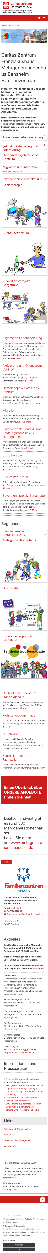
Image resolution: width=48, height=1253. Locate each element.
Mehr (18, 358)
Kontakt (6, 861)
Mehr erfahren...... (10, 1240)
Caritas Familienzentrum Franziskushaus (19, 695)
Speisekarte (38, 968)
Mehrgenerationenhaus (19, 715)
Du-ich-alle (10, 734)
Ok (19, 1249)
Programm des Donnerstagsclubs (19, 1052)
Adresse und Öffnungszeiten (17, 1129)
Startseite (15, 25)
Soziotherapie (12, 455)
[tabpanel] (24, 36)
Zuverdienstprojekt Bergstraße (24, 495)
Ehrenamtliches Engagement (17, 1140)
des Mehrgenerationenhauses (22, 1079)
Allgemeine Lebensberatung (22, 338)
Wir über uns (10, 1146)
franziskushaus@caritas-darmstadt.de (25, 914)
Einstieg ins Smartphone (17, 1100)
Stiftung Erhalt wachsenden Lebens (22, 1110)
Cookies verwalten (12, 1216)
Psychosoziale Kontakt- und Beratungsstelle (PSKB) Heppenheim (22, 433)
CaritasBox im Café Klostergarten (22, 1097)
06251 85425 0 (14, 908)
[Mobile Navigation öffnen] (44, 18)
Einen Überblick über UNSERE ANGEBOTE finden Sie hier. (23, 792)
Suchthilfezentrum (15, 477)
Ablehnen (19, 1245)
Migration (9, 410)
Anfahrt (7, 1134)
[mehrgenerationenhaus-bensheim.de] (24, 7)
